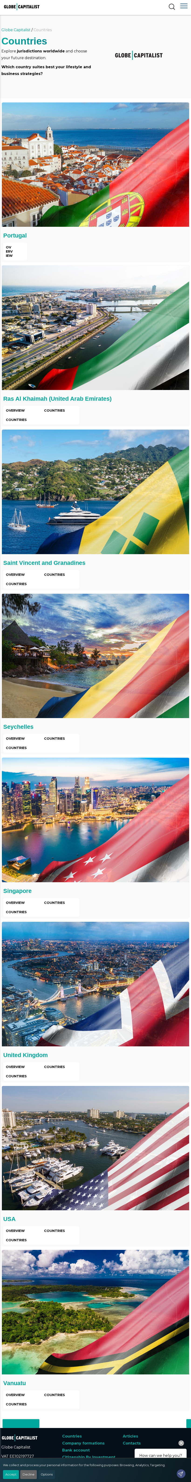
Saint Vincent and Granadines (44, 563)
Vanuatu (14, 1383)
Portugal (15, 235)
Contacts (132, 1443)
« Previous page (21, 1423)
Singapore (17, 891)
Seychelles (18, 726)
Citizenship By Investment (88, 1457)
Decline (28, 1474)
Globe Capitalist (16, 30)
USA (9, 1219)
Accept (11, 1474)
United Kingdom (25, 1055)
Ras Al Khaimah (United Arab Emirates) (57, 398)
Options (47, 1474)
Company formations (83, 1443)
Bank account (76, 1450)
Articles (130, 1436)
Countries (72, 1436)
